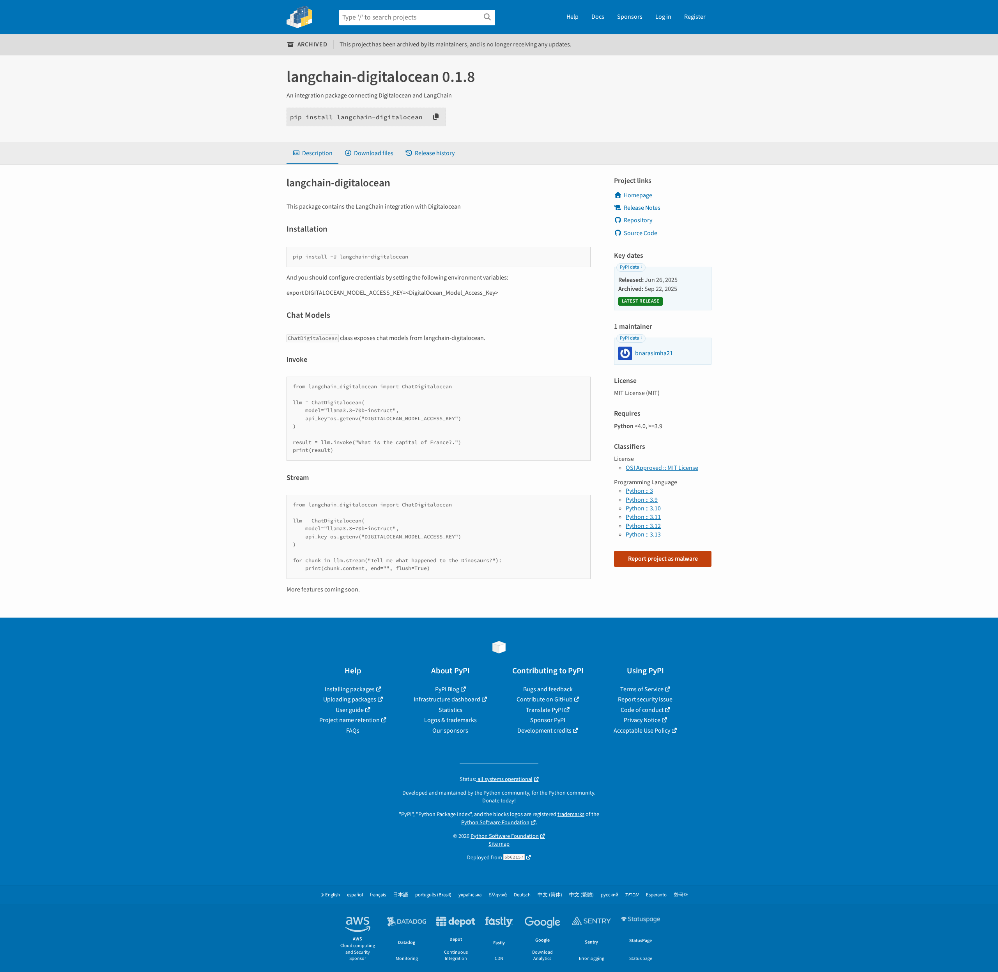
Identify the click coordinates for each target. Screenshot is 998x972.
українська (469, 895)
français (378, 895)
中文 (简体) (550, 895)
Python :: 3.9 (642, 500)
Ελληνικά (497, 895)
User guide (350, 710)
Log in (663, 16)
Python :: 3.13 (643, 534)
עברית (632, 895)
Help (572, 16)
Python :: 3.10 (643, 508)
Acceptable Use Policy (642, 730)
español (355, 895)
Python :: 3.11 (643, 517)
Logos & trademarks (450, 720)
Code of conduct (642, 710)
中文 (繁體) (581, 895)
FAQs (352, 730)
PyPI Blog (447, 689)
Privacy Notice (642, 720)
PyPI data (629, 267)
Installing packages (350, 689)
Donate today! (499, 801)
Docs (597, 16)
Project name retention (349, 720)
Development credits (544, 730)
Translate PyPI (544, 710)
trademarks (570, 814)
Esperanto (656, 895)
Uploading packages (349, 699)
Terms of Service (642, 689)
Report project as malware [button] (663, 558)
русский (609, 895)
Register (695, 16)
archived (408, 44)
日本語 (400, 895)
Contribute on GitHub (545, 699)
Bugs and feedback (548, 689)
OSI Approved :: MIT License (662, 468)
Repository (638, 220)
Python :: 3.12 (643, 526)
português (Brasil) (433, 895)
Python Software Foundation (495, 822)
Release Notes (642, 208)
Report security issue (645, 699)
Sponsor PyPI (547, 720)
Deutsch (522, 895)
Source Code (640, 233)
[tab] (312, 153)
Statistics (450, 710)
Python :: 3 (639, 491)
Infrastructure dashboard (447, 699)
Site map (499, 844)
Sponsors (629, 16)
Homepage (638, 195)
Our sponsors (450, 730)
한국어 (681, 895)
